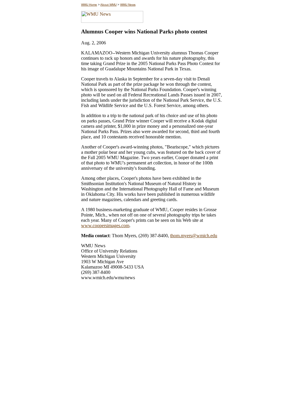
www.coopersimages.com (105, 225)
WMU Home (89, 4)
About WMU (108, 4)
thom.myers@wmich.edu (193, 235)
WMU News (128, 4)
